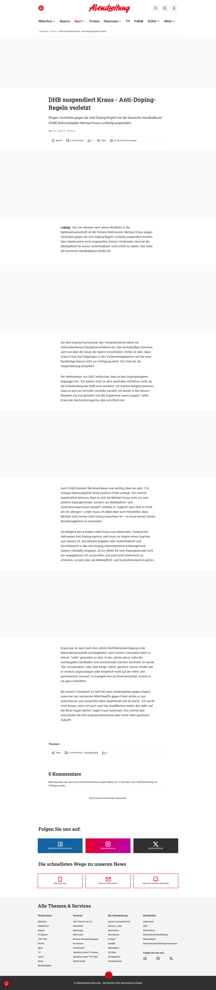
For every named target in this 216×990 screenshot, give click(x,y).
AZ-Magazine (114, 957)
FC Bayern (42, 934)
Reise (40, 961)
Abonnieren (113, 930)
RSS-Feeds (78, 934)
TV (128, 21)
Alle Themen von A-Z (82, 921)
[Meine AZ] (174, 8)
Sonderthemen (115, 961)
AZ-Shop (112, 952)
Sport (78, 21)
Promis (94, 21)
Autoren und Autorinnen (119, 921)
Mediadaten (113, 948)
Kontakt (111, 943)
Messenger (78, 930)
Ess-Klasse (78, 943)
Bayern (65, 21)
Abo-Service (113, 934)
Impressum (148, 921)
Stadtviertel (43, 926)
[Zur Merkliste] (164, 8)
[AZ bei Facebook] (145, 958)
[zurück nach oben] (109, 976)
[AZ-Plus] (41, 8)
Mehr (168, 21)
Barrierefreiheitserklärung (155, 934)
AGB (145, 926)
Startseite (43, 31)
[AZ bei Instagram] (158, 958)
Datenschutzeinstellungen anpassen (160, 943)
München (45, 21)
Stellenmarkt (79, 961)
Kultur (152, 21)
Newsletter (78, 926)
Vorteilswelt (78, 948)
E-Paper (111, 939)
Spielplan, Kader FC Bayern (85, 952)
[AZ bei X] (171, 958)
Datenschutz (149, 930)
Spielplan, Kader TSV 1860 (85, 957)
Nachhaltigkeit (45, 965)
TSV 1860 (42, 939)
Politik (138, 21)
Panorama (111, 21)
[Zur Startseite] (109, 12)
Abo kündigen (149, 939)
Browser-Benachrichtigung (85, 939)
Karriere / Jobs (115, 926)
